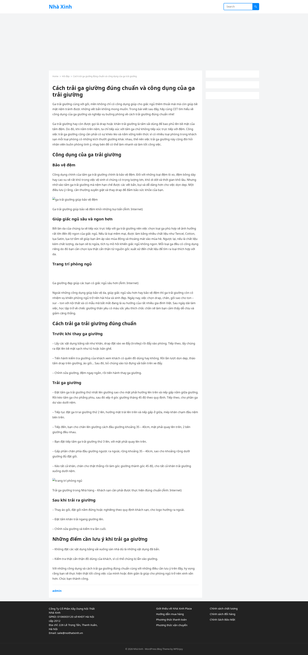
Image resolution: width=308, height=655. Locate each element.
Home (55, 76)
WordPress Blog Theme (157, 649)
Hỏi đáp (66, 76)
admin (57, 591)
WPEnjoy (178, 649)
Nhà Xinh (60, 6)
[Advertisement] (154, 40)
